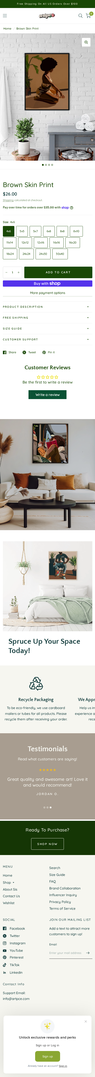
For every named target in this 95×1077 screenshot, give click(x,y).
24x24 (26, 254)
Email (53, 944)
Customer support (20, 339)
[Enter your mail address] (88, 953)
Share (12, 352)
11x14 (9, 242)
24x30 (43, 254)
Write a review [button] (48, 394)
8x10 (76, 231)
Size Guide (12, 328)
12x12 (25, 242)
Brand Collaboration (65, 888)
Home (7, 28)
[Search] (80, 16)
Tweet (32, 352)
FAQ (52, 881)
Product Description (23, 306)
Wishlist (8, 903)
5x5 (22, 231)
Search (54, 868)
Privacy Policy (60, 902)
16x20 (72, 242)
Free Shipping (15, 317)
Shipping (8, 200)
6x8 (49, 231)
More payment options (47, 293)
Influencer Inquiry (63, 895)
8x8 (62, 231)
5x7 (35, 231)
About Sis (10, 889)
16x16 (56, 242)
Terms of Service (62, 908)
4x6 (8, 231)
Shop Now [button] (47, 844)
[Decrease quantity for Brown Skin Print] (6, 272)
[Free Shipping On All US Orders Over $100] (47, 4)
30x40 (60, 254)
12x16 (40, 242)
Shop (7, 882)
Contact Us (11, 896)
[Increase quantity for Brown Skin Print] (18, 272)
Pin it (51, 352)
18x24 (10, 254)
